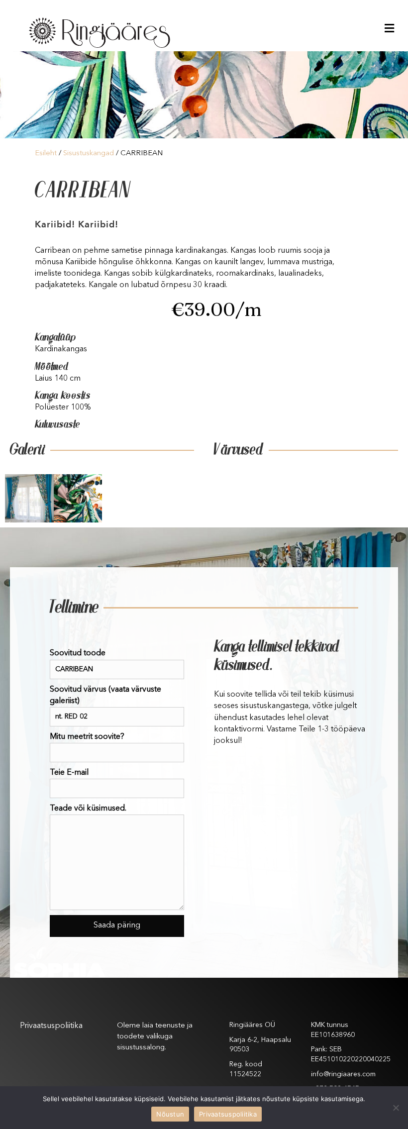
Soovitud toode (77, 653)
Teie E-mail (69, 773)
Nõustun (170, 1114)
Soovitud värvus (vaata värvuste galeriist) (105, 695)
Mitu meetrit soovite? (87, 737)
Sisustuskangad (88, 153)
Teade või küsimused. (88, 809)
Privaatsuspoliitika (51, 1026)
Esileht (46, 153)
